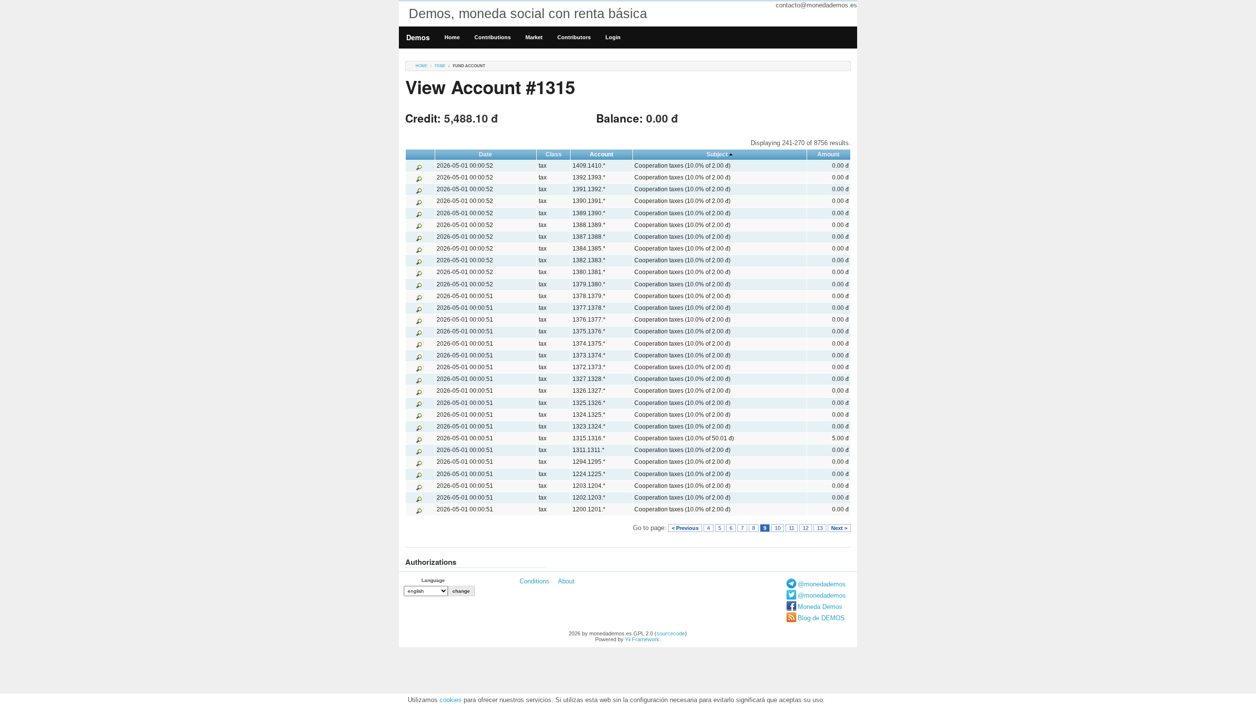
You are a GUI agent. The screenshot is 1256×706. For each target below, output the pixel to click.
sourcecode (670, 633)
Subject (717, 154)
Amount (828, 154)
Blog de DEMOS (821, 618)
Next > (839, 528)
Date (485, 154)
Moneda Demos (820, 606)
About (566, 581)
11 (791, 528)
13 (820, 528)
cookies (451, 700)
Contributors (574, 37)
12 (806, 528)
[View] (420, 165)
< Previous (685, 528)
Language (433, 580)
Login (613, 37)
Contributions (492, 37)
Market (534, 37)
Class (554, 154)
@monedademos (822, 584)
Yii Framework (642, 639)
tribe (439, 66)
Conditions (535, 581)
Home (452, 37)
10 (778, 528)
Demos (418, 37)
